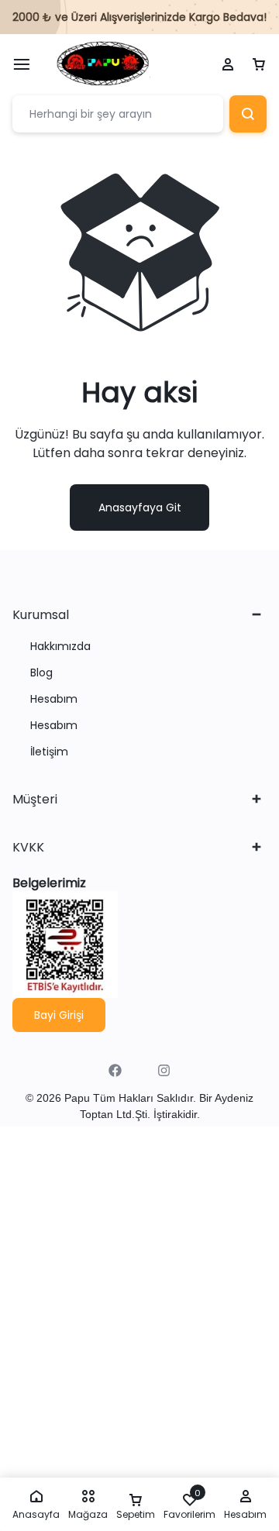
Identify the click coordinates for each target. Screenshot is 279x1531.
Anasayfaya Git (139, 507)
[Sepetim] (259, 65)
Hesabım (54, 699)
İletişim (49, 752)
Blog (41, 672)
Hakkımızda (60, 646)
